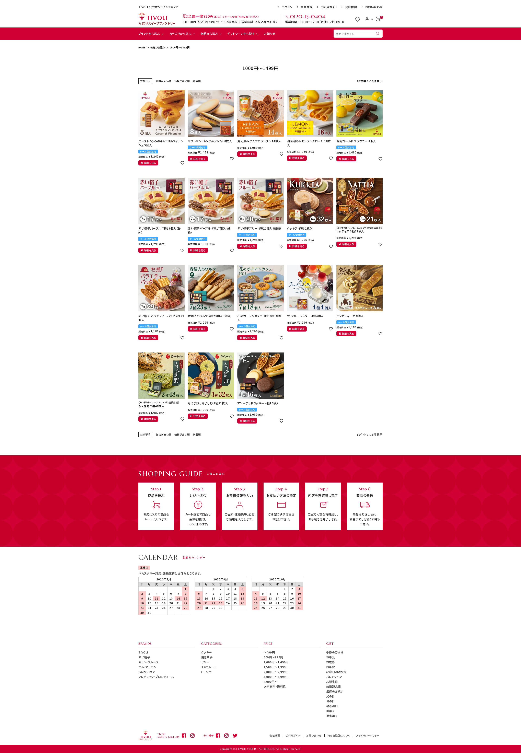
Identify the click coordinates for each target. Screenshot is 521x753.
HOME (142, 47)
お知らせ (269, 34)
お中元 (330, 657)
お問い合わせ (374, 6)
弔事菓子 (332, 716)
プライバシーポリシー (368, 735)
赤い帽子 (144, 657)
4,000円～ (271, 682)
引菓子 (330, 711)
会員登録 (307, 6)
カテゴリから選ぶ (180, 34)
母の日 (330, 701)
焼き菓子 (207, 657)
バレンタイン (334, 677)
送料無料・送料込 (275, 686)
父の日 (330, 696)
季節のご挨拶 (335, 652)
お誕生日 (332, 682)
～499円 (269, 652)
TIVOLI (143, 652)
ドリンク (206, 672)
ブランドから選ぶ (149, 34)
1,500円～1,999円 (276, 667)
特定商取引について (338, 735)
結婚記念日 (333, 686)
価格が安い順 (163, 81)
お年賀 (330, 667)
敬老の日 (332, 706)
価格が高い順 (182, 81)
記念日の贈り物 (336, 672)
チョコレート (209, 667)
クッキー (206, 652)
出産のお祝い (335, 691)
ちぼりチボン (146, 672)
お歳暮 (330, 662)
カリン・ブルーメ (148, 662)
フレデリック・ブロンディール (156, 677)
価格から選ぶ (209, 34)
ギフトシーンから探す (241, 34)
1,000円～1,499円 (276, 662)
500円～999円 (273, 657)
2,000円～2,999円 (276, 672)
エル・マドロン (147, 667)
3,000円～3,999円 (276, 677)
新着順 (197, 81)
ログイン (286, 6)
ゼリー (205, 662)
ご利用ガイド (329, 6)
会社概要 (351, 6)
